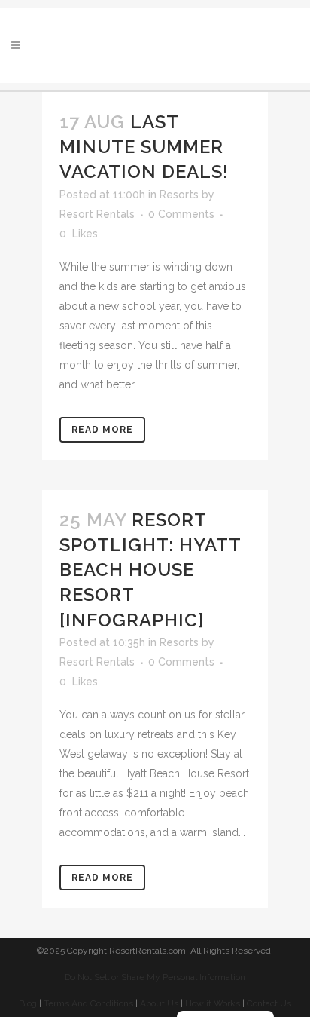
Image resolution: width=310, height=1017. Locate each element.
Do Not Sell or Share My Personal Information (155, 977)
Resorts (179, 194)
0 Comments (181, 214)
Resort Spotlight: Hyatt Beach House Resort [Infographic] (150, 570)
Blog (28, 1003)
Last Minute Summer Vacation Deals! (144, 146)
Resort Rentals (97, 214)
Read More (102, 429)
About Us (159, 1003)
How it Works (212, 1003)
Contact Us (269, 1003)
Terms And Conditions (88, 1003)
